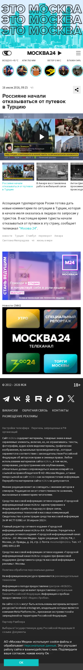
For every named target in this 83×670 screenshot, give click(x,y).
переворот (45, 236)
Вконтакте (17, 399)
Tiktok (49, 399)
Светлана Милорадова (15, 240)
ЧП (31, 88)
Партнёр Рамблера (13, 622)
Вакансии (10, 410)
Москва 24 (41, 53)
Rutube (38, 399)
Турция (19, 236)
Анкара (58, 236)
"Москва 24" (28, 228)
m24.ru (12, 438)
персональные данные (40, 646)
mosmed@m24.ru (60, 542)
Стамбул (31, 236)
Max (60, 399)
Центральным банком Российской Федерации (37, 592)
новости (7, 236)
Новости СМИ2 (11, 305)
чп (33, 240)
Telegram (6, 399)
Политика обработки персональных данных (28, 570)
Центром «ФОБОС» (60, 586)
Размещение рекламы (20, 416)
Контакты (60, 410)
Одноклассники (28, 399)
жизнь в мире (45, 240)
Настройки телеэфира (15, 428)
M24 (23, 385)
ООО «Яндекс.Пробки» (35, 598)
